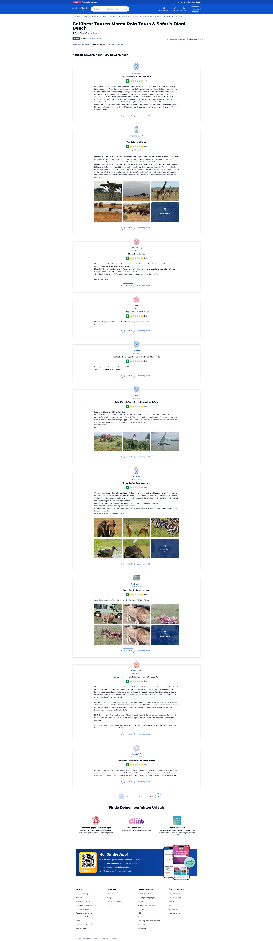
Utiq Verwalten (143, 909)
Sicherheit (141, 925)
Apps (78, 921)
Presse (171, 901)
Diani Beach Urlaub (115, 16)
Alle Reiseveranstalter (84, 925)
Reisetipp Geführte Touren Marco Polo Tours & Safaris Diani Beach (161, 16)
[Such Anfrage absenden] (126, 9)
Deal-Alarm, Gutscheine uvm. (87, 905)
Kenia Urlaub (87, 16)
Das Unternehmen (175, 894)
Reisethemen (174, 909)
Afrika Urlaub (77, 16)
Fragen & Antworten (83, 901)
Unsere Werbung (175, 898)
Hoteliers (110, 894)
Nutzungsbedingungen (146, 898)
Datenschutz (142, 901)
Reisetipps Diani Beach (130, 16)
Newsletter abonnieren (84, 909)
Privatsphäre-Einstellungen (148, 905)
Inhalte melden (81, 928)
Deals (75, 2)
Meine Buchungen (83, 894)
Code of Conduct (113, 905)
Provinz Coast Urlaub (100, 16)
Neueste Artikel (174, 913)
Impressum (142, 928)
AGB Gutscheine (144, 917)
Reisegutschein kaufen (84, 913)
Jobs (170, 905)
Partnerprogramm (114, 901)
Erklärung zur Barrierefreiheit (149, 921)
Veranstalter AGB (144, 894)
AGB (139, 913)
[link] (164, 9)
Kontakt (180, 2)
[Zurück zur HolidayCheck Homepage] (80, 9)
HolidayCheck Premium (85, 917)
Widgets (110, 898)
